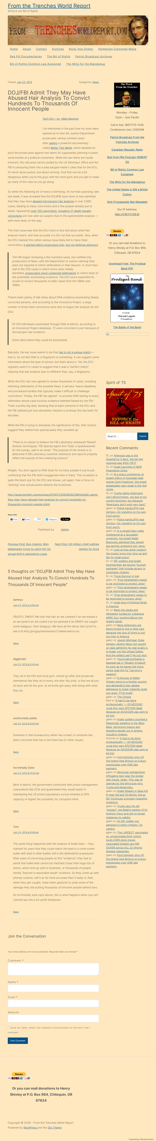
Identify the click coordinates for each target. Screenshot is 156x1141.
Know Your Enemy (81, 49)
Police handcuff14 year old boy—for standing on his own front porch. (126, 512)
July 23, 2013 (24, 82)
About (27, 49)
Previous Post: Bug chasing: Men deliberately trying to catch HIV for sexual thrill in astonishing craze (29, 548)
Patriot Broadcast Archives (93, 56)
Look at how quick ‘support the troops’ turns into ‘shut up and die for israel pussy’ (126, 553)
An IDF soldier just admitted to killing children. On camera (124, 825)
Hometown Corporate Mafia (117, 49)
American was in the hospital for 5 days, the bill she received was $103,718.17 (124, 459)
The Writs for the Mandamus (85, 64)
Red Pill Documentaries (26, 56)
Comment (16, 960)
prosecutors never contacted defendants (50, 273)
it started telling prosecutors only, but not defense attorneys (60, 245)
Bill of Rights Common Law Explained (35, 64)
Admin (65, 529)
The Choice (124, 696)
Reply (16, 643)
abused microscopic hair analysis (53, 201)
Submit (142, 436)
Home (14, 49)
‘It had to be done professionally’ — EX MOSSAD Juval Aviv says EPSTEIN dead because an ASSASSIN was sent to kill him (127, 708)
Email (11, 997)
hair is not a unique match (75, 352)
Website (13, 1012)
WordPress (30, 1127)
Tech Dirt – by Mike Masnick (61, 118)
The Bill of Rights (58, 56)
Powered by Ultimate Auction (141, 1139)
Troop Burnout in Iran (126, 576)
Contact (41, 49)
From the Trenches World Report (49, 5)
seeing (53, 143)
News (95, 82)
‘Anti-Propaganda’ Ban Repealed (127, 201)
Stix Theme (55, 1127)
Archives (58, 49)
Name (12, 982)
